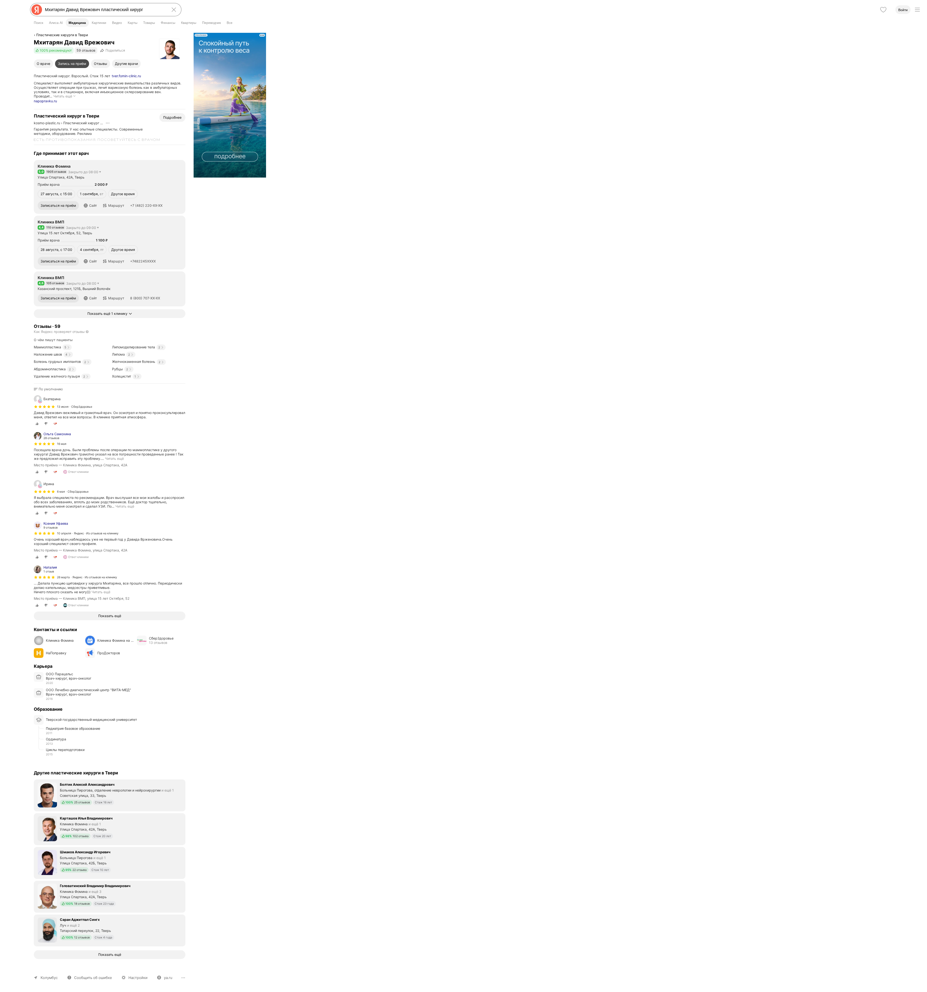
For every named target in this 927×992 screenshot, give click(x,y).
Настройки (137, 977)
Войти (903, 10)
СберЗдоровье (81, 406)
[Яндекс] (36, 9)
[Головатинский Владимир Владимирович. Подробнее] (110, 896)
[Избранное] (883, 9)
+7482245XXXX (143, 261)
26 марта (63, 577)
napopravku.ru (45, 101)
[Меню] (917, 9)
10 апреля (64, 533)
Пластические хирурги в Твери (62, 35)
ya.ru (168, 977)
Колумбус (49, 977)
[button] (90, 205)
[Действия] (108, 123)
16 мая (61, 444)
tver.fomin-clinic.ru (126, 76)
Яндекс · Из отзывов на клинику (96, 533)
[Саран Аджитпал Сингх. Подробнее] (110, 930)
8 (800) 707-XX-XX (145, 298)
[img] (44, 407)
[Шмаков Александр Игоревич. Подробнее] (110, 862)
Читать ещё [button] (114, 458)
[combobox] (105, 9)
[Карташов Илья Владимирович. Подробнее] (110, 828)
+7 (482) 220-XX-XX (146, 205)
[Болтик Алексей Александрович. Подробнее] (110, 794)
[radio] (37, 423)
